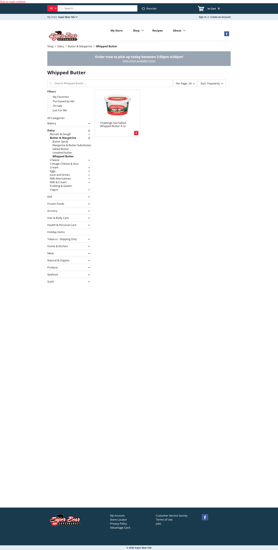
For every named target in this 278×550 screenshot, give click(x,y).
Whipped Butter (106, 46)
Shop (50, 46)
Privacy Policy (118, 523)
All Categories (56, 118)
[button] (68, 16)
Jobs (158, 523)
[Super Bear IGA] (63, 36)
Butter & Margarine (80, 46)
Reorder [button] (151, 8)
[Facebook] (226, 35)
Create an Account (220, 16)
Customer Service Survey (172, 515)
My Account (117, 515)
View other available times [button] (139, 61)
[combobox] (52, 8)
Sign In (202, 16)
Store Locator (118, 519)
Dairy (60, 46)
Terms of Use (164, 519)
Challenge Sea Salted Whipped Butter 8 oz (113, 124)
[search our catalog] (61, 8)
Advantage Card (120, 527)
